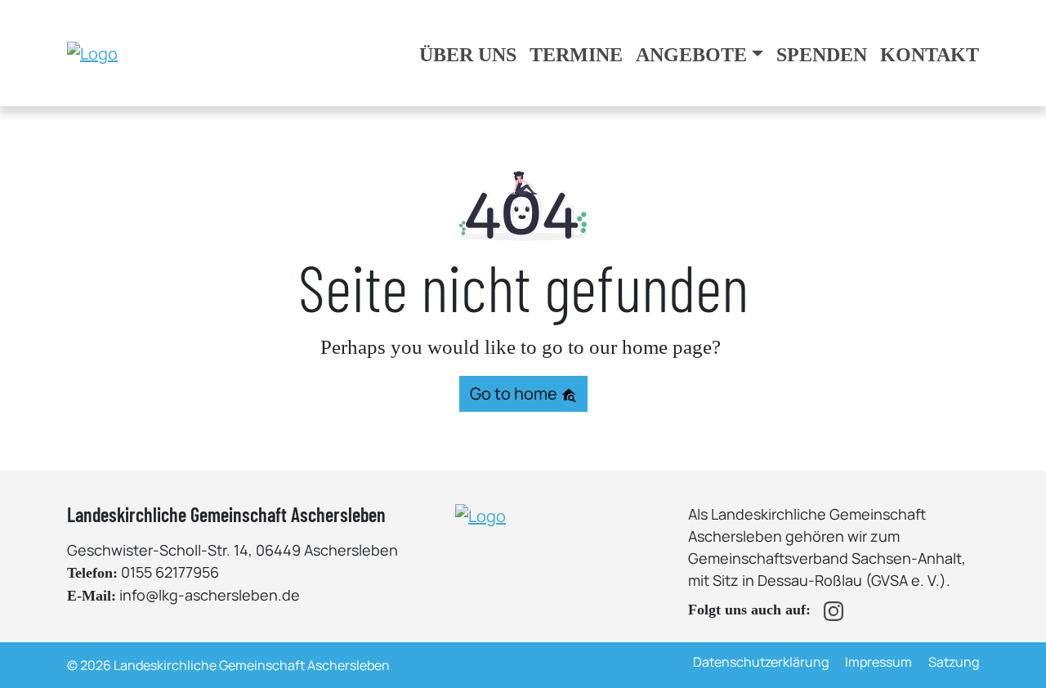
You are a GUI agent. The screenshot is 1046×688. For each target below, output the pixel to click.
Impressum (878, 662)
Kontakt (929, 54)
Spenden (821, 54)
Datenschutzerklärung (761, 662)
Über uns (467, 54)
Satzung (953, 662)
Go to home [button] (515, 393)
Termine (576, 54)
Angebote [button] (691, 54)
